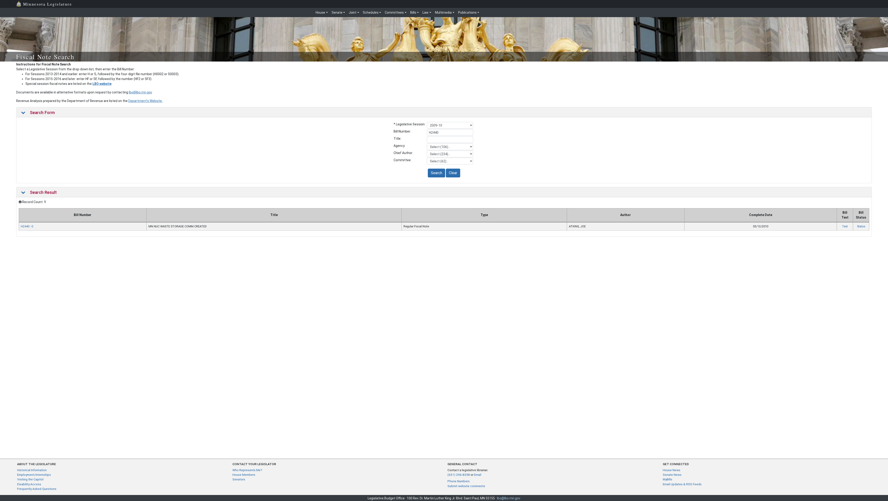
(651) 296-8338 (458, 474)
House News (671, 470)
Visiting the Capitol (30, 479)
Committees (394, 12)
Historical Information (32, 470)
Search (436, 173)
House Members (243, 474)
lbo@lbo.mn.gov (140, 92)
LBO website (101, 84)
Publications (467, 12)
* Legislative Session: (409, 124)
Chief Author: (403, 153)
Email (477, 474)
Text (845, 226)
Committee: (402, 160)
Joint (352, 12)
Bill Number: (402, 131)
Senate (337, 12)
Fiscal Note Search (45, 56)
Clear (453, 173)
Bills (413, 12)
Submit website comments (466, 486)
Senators (238, 479)
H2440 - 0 (27, 226)
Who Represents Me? (247, 470)
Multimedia (443, 12)
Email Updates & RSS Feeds (682, 484)
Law (425, 12)
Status (861, 226)
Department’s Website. (145, 101)
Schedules (371, 12)
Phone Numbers (458, 481)
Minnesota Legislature (47, 4)
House (320, 12)
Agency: (399, 146)
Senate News (672, 474)
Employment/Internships (34, 474)
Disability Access (29, 484)
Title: (397, 138)
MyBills (667, 479)
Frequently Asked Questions (36, 489)
